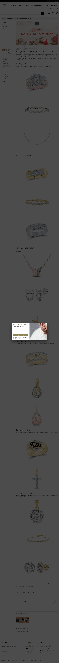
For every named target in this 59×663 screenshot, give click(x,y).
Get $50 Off (21, 335)
